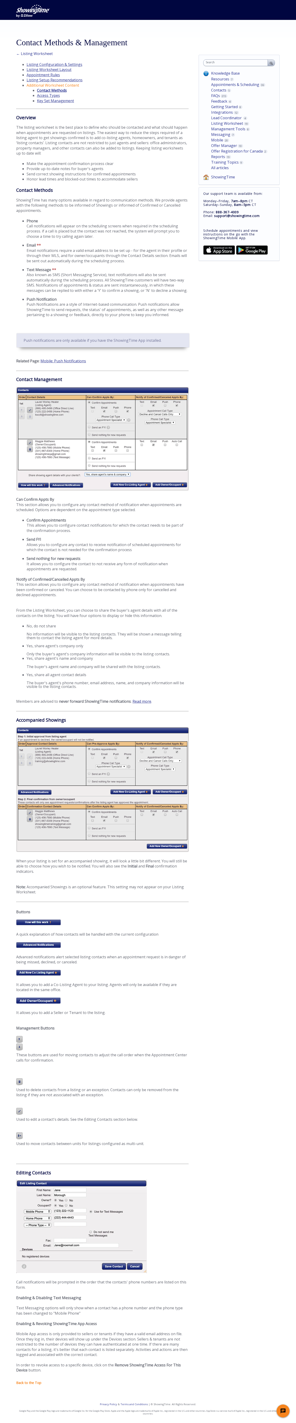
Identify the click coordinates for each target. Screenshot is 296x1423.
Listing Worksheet (227, 123)
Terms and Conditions (134, 1404)
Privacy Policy (108, 1404)
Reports (218, 156)
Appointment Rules (43, 74)
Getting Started (224, 106)
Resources (220, 79)
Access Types (48, 95)
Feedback (219, 101)
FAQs (215, 95)
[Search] (271, 62)
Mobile (217, 140)
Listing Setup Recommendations (55, 79)
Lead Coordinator (227, 117)
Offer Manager (224, 145)
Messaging (220, 134)
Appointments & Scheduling (235, 84)
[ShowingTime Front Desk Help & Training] (33, 11)
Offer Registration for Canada (237, 151)
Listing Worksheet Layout (49, 69)
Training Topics (225, 162)
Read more (142, 701)
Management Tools (228, 128)
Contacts (218, 90)
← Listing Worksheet (34, 53)
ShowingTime (223, 177)
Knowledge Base (225, 73)
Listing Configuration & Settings (54, 64)
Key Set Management (55, 100)
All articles (220, 167)
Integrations (222, 112)
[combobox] (237, 63)
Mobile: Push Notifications (63, 360)
